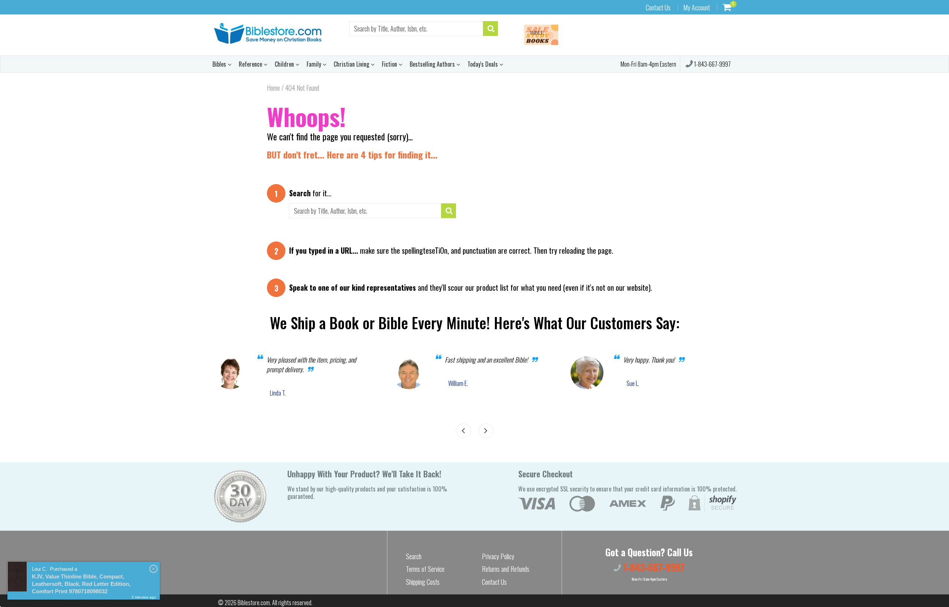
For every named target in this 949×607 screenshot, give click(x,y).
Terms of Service (425, 569)
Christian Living (352, 64)
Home (273, 87)
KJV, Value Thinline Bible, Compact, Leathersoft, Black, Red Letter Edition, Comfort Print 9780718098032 (81, 583)
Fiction (390, 64)
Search (413, 556)
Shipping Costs (423, 582)
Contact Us (658, 7)
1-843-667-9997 (712, 64)
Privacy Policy (498, 556)
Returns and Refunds (505, 569)
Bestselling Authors (433, 64)
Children (285, 64)
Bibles (220, 64)
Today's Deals (483, 64)
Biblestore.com (254, 602)
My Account (696, 7)
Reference (251, 64)
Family (315, 64)
